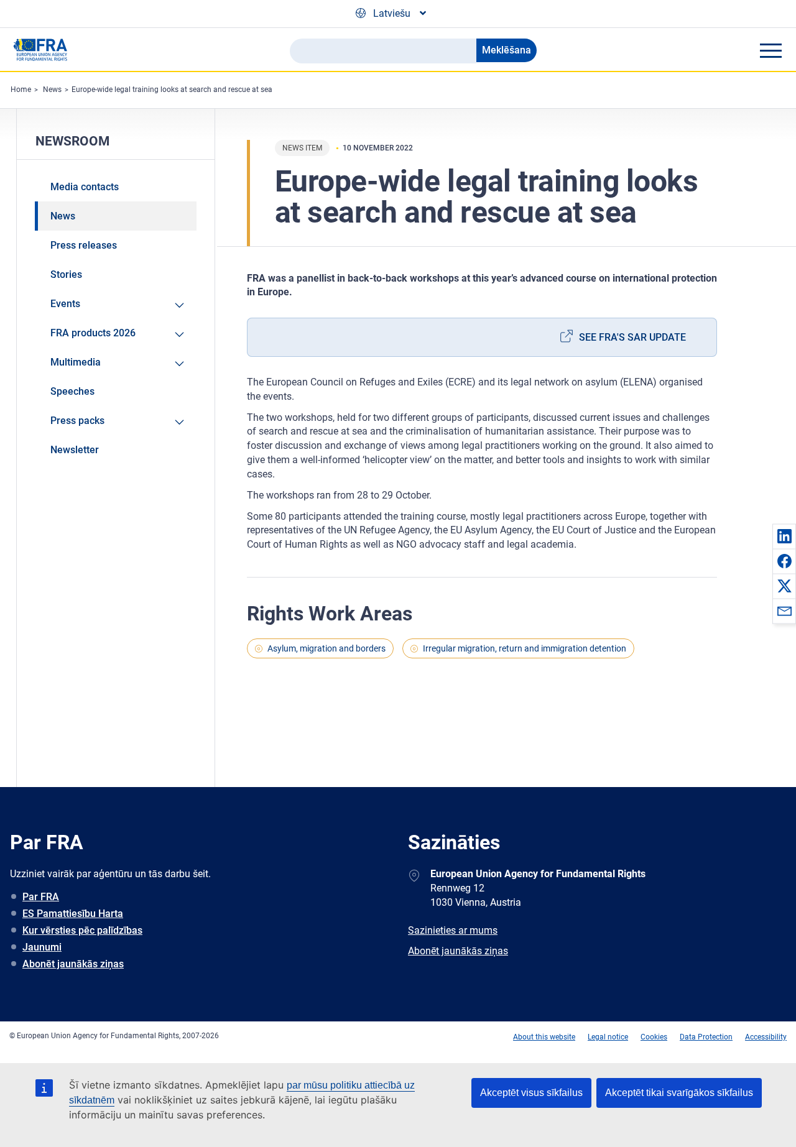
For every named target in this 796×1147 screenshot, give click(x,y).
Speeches (72, 391)
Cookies (654, 1037)
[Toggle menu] (770, 50)
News (52, 89)
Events (65, 304)
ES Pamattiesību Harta (72, 913)
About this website (544, 1037)
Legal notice (608, 1037)
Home (21, 89)
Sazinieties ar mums (452, 930)
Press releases (83, 245)
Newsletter (74, 450)
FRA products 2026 (93, 333)
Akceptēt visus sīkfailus (531, 1092)
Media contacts (84, 187)
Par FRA (40, 897)
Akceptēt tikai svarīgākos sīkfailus (679, 1092)
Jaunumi (42, 947)
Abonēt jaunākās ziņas (73, 964)
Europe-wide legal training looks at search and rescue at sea (172, 89)
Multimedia (75, 362)
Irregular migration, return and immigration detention (524, 648)
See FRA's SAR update (632, 337)
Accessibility (766, 1037)
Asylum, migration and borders (326, 648)
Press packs (77, 420)
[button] (784, 535)
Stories (66, 274)
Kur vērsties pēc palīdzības (82, 930)
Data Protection (706, 1037)
